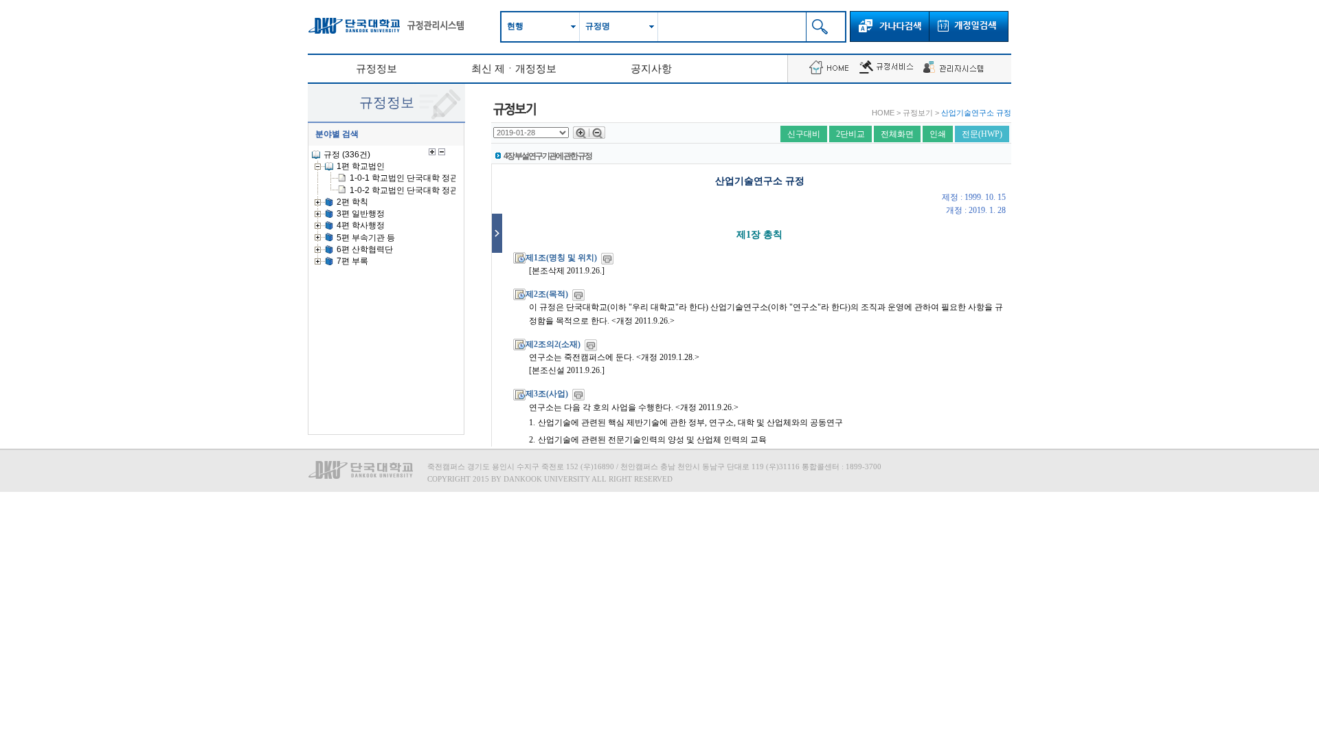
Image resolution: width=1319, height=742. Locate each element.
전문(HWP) (982, 134)
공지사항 (651, 68)
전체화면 (897, 134)
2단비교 (850, 134)
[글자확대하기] (581, 136)
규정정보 (376, 68)
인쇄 (937, 134)
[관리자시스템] (953, 72)
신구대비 (803, 134)
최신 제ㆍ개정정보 (513, 68)
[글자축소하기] (597, 136)
